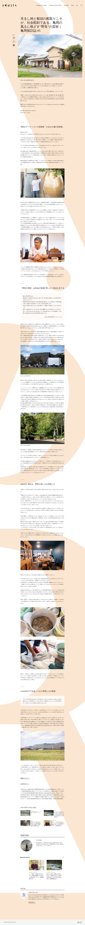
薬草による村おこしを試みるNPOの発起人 (39, 723)
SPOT (72, 5)
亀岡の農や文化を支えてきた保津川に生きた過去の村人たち (38, 725)
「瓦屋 (43, 717)
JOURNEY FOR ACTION (55, 5)
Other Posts (31, 902)
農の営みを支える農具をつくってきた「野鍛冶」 (34, 721)
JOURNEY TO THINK (41, 5)
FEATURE (66, 5)
